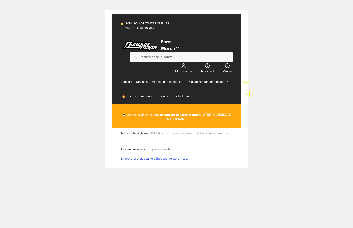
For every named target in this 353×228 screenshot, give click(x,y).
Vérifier (227, 71)
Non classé (140, 133)
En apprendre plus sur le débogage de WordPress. (154, 158)
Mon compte (183, 71)
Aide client (207, 71)
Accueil (125, 133)
